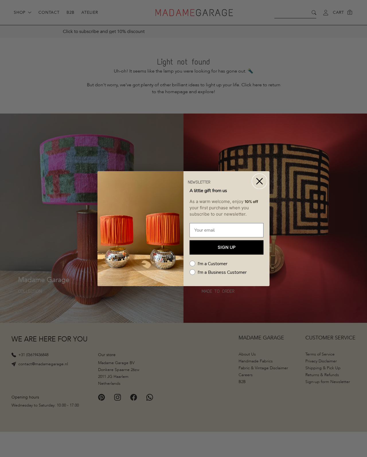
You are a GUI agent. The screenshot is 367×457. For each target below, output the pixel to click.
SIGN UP (226, 247)
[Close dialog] (259, 181)
